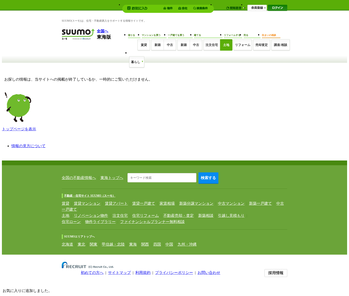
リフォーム (242, 45)
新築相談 (205, 216)
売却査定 (261, 45)
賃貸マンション (87, 203)
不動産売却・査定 (178, 216)
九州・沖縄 (187, 244)
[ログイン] (277, 8)
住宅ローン (71, 222)
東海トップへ (111, 178)
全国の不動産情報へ (79, 178)
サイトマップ (119, 273)
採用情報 (275, 273)
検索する (208, 178)
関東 (93, 244)
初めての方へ (92, 273)
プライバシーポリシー (174, 273)
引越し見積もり (231, 216)
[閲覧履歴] (235, 8)
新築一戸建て (260, 203)
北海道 (67, 244)
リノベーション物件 (91, 216)
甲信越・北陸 (113, 244)
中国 (169, 244)
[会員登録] (257, 8)
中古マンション (231, 203)
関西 (145, 244)
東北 (81, 244)
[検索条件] (201, 8)
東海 (133, 244)
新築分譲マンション (196, 203)
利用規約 (143, 273)
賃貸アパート (116, 203)
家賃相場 (167, 203)
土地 (65, 216)
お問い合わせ (209, 273)
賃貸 (65, 203)
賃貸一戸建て (143, 203)
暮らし (135, 62)
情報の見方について (28, 146)
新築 (158, 45)
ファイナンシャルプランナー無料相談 (152, 222)
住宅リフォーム (145, 216)
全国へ (102, 31)
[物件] (168, 8)
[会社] (183, 8)
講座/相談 (280, 45)
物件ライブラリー (100, 222)
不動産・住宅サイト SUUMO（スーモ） (89, 195)
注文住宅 (212, 45)
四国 (157, 244)
